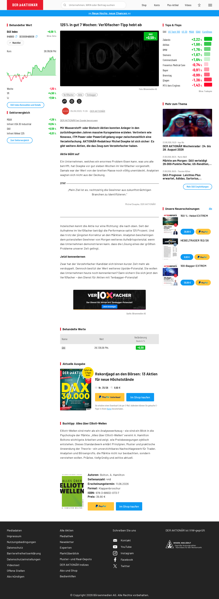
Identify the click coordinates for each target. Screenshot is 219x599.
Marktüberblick (69, 553)
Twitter (125, 566)
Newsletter (67, 542)
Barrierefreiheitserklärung (24, 553)
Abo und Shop (68, 570)
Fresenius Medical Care (174, 65)
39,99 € (187, 231)
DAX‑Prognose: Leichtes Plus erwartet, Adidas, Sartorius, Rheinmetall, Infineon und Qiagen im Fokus (186, 176)
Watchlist (16, 42)
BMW (165, 50)
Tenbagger (91, 94)
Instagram (127, 553)
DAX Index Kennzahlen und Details (25, 104)
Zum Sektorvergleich (19, 140)
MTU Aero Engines (171, 85)
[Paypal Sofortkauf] (101, 506)
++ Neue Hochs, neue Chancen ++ (109, 13)
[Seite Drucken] (71, 101)
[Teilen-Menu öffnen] (64, 101)
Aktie (80, 94)
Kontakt (126, 540)
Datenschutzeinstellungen (23, 559)
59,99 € (187, 282)
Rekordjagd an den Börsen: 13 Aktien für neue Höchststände (126, 377)
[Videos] (188, 5)
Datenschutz (15, 547)
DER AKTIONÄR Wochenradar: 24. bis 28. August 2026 (187, 147)
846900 (11, 36)
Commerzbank (170, 60)
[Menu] (209, 5)
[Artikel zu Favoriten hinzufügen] (79, 101)
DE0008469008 (27, 36)
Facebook (127, 559)
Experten (66, 547)
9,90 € (187, 256)
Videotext (13, 565)
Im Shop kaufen (140, 397)
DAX (63, 347)
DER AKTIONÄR (97, 111)
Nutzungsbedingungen (21, 542)
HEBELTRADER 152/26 (195, 240)
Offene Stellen (16, 570)
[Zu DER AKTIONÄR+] (173, 5)
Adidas (166, 44)
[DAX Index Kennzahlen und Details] (31, 69)
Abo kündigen (15, 576)
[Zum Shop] (144, 5)
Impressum (14, 536)
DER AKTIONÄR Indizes (74, 564)
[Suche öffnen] (65, 5)
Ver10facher (68, 94)
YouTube (126, 546)
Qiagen (166, 80)
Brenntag (167, 75)
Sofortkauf (115, 397)
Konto (109, 408)
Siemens (167, 55)
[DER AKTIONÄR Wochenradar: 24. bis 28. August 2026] (187, 123)
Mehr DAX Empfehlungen (198, 186)
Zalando (166, 39)
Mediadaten (14, 530)
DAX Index (12, 31)
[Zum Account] (157, 5)
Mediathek (66, 536)
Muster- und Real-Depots (76, 559)
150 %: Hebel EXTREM (194, 215)
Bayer (165, 70)
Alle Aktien (66, 530)
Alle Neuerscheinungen (206, 208)
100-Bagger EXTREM (193, 265)
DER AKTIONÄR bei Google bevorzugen (79, 120)
